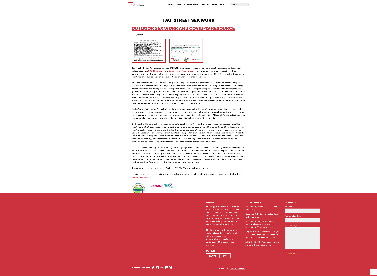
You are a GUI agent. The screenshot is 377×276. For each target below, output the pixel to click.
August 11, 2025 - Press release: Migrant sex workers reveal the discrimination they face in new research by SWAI (262, 234)
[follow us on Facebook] (157, 267)
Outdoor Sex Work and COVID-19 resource (183, 28)
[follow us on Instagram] (162, 267)
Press (214, 5)
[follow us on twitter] (153, 267)
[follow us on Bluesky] (170, 267)
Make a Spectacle (237, 268)
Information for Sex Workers (196, 5)
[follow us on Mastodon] (166, 267)
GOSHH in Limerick (156, 71)
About (178, 5)
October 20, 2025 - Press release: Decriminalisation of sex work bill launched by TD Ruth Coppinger (260, 224)
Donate (223, 5)
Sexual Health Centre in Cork (181, 71)
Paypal (212, 256)
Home (170, 5)
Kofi (225, 256)
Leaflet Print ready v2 (141, 177)
